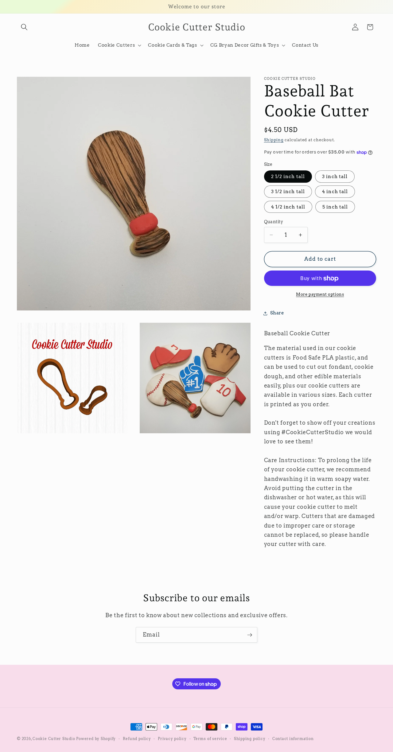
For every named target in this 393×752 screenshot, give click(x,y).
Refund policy (137, 738)
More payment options (320, 294)
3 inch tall (335, 177)
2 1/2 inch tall (288, 177)
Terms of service (210, 738)
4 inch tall (335, 192)
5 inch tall (335, 207)
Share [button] (277, 313)
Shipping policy (250, 738)
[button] (24, 27)
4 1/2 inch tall (288, 207)
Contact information (293, 738)
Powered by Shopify (96, 738)
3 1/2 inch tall (288, 192)
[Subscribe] (249, 635)
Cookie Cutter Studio (54, 738)
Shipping (274, 139)
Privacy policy (172, 738)
